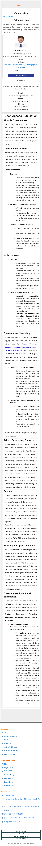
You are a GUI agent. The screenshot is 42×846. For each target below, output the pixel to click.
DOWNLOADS (9, 785)
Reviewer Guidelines (11, 750)
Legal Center (8, 768)
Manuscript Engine (10, 736)
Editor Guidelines (10, 754)
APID (6, 733)
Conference (8, 743)
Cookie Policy (9, 775)
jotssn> (8, 6)
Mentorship (8, 740)
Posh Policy (8, 778)
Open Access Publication (16, 6)
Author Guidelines (10, 747)
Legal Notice (8, 782)
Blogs (6, 764)
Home (3, 6)
